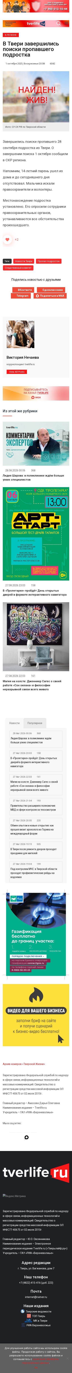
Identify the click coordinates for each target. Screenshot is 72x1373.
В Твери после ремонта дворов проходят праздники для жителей (34, 851)
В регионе (11, 35)
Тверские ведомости (38, 1311)
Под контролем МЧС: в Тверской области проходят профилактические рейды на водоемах (34, 873)
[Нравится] (7, 239)
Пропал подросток (49, 261)
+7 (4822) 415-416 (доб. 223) (36, 1282)
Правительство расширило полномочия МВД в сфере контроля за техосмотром (33, 807)
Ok (36, 1367)
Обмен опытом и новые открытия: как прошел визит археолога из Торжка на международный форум (32, 829)
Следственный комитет (18, 267)
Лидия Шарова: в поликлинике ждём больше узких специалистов (31, 740)
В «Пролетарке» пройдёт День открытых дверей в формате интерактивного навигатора (34, 762)
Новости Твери (23, 261)
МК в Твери (40, 1320)
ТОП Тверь (38, 1316)
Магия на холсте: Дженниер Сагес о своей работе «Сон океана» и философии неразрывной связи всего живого (32, 685)
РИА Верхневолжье (39, 1325)
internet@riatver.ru (36, 1297)
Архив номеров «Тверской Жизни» (24, 1064)
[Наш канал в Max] (27, 1138)
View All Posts (16, 371)
